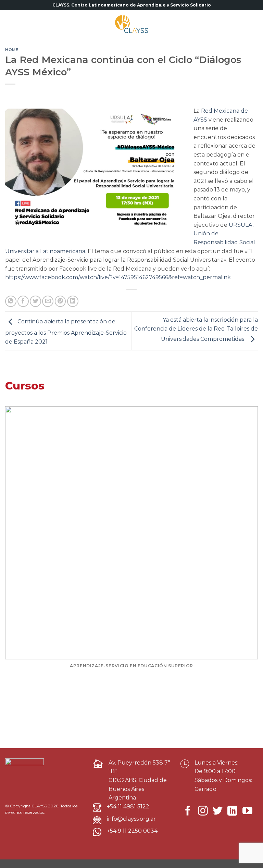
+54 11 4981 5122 (128, 806)
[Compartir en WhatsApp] (10, 301)
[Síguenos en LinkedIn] (232, 811)
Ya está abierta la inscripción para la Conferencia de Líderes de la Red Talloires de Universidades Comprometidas (196, 330)
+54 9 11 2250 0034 (132, 831)
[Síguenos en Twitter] (218, 811)
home (11, 49)
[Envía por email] (47, 301)
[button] (12, 23)
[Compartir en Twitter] (35, 301)
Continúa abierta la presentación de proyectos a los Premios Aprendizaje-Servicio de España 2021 (66, 331)
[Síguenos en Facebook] (188, 811)
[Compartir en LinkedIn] (72, 301)
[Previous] (15, 544)
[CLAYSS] (131, 24)
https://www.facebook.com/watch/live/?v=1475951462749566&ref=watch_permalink (118, 277)
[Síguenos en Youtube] (247, 811)
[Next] (247, 544)
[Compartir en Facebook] (23, 301)
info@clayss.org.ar (131, 819)
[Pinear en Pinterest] (60, 301)
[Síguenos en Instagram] (203, 811)
